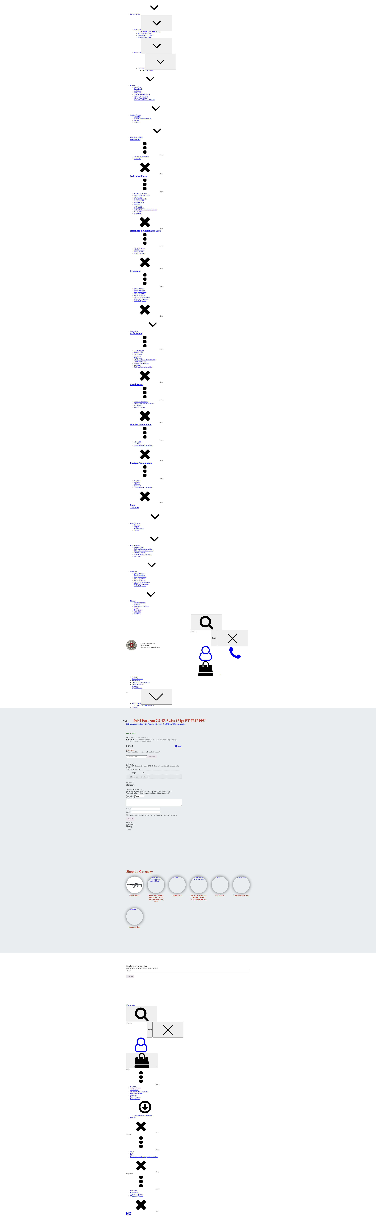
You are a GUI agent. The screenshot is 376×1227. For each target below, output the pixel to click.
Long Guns (153, 29)
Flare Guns (137, 556)
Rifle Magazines (139, 288)
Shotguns (137, 122)
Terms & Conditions (136, 1194)
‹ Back (124, 721)
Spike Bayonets (139, 528)
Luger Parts (137, 213)
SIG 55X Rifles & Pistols (142, 94)
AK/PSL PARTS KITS (141, 157)
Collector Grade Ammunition (143, 367)
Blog (131, 1155)
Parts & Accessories (138, 684)
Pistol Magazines (139, 290)
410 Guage (137, 485)
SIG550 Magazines (140, 301)
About (132, 1151)
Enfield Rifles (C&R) (144, 37)
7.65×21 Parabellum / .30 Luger (144, 403)
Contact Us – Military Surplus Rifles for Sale (144, 1157)
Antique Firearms (137, 679)
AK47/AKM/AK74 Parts (142, 195)
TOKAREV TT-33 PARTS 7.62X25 (145, 210)
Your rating (130, 796)
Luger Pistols (138, 89)
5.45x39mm (138, 354)
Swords (136, 530)
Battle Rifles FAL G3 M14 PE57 (144, 100)
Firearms (134, 677)
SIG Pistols (157, 68)
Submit (130, 976)
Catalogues (137, 612)
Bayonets (137, 525)
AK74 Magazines (139, 295)
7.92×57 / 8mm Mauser (141, 363)
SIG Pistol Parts (139, 202)
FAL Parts (137, 204)
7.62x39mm (138, 358)
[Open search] (206, 622)
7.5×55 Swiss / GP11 (140, 361)
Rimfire (136, 120)
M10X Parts (138, 206)
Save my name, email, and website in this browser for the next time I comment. (152, 815)
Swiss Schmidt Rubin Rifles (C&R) (149, 32)
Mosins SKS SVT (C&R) (146, 35)
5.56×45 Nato (138, 352)
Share (177, 746)
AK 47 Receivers (139, 248)
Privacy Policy (134, 1192)
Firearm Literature (139, 603)
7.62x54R (137, 365)
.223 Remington (139, 351)
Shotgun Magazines (140, 292)
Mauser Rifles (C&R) (144, 33)
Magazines (137, 613)
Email (128, 812)
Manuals (136, 608)
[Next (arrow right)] (372, 613)
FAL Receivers (138, 251)
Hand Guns (153, 52)
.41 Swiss (137, 444)
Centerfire (137, 117)
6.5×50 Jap (137, 356)
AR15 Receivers (139, 250)
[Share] (369, 2)
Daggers (136, 527)
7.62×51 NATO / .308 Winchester (144, 360)
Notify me (152, 756)
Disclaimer (133, 1190)
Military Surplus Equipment (142, 554)
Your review (130, 798)
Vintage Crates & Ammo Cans (143, 551)
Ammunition (136, 680)
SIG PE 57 (137, 159)
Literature (137, 604)
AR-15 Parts (138, 197)
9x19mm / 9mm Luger (141, 402)
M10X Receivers (139, 253)
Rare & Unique (152, 703)
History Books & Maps (141, 606)
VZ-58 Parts (138, 211)
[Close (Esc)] (374, 2)
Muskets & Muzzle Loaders (142, 118)
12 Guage (137, 480)
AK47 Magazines (139, 294)
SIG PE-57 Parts (139, 201)
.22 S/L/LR (137, 442)
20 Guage (137, 484)
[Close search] (232, 638)
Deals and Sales (139, 547)
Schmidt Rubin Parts (140, 193)
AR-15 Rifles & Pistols (141, 98)
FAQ (131, 1153)
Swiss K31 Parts (139, 208)
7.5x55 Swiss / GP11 (169, 724)
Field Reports (138, 610)
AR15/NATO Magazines (142, 297)
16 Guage (137, 482)
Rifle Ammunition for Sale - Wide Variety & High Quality (144, 724)
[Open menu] (127, 692)
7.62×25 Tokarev (139, 407)
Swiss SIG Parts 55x (140, 199)
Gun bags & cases (139, 552)
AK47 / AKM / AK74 (141, 96)
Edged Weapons (137, 688)
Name (128, 809)
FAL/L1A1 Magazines (141, 299)
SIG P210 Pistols (147, 70)
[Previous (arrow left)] (3, 613)
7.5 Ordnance (138, 405)
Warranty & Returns (136, 1196)
